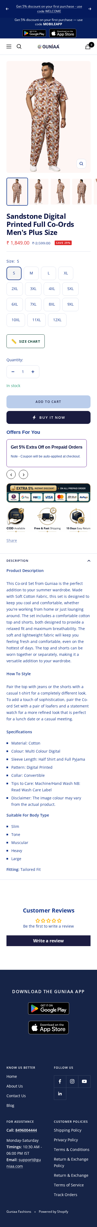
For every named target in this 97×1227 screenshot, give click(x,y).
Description (17, 561)
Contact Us (16, 1095)
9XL (70, 304)
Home (11, 1076)
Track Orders (65, 1194)
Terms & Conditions (71, 1149)
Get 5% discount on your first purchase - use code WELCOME (49, 8)
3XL (33, 288)
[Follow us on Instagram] (72, 1081)
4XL (52, 288)
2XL (15, 288)
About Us (14, 1086)
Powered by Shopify (53, 1211)
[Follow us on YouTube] (84, 1081)
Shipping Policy (67, 1130)
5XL (70, 288)
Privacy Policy (66, 1139)
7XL (33, 304)
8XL (52, 304)
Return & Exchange (71, 1175)
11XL (36, 319)
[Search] (19, 46)
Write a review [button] (48, 941)
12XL (57, 319)
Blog (10, 1105)
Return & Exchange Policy (71, 1162)
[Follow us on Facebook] (60, 1081)
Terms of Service (69, 1184)
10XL (16, 319)
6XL (15, 304)
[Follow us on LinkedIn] (60, 1094)
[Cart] (88, 46)
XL (66, 273)
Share (11, 540)
